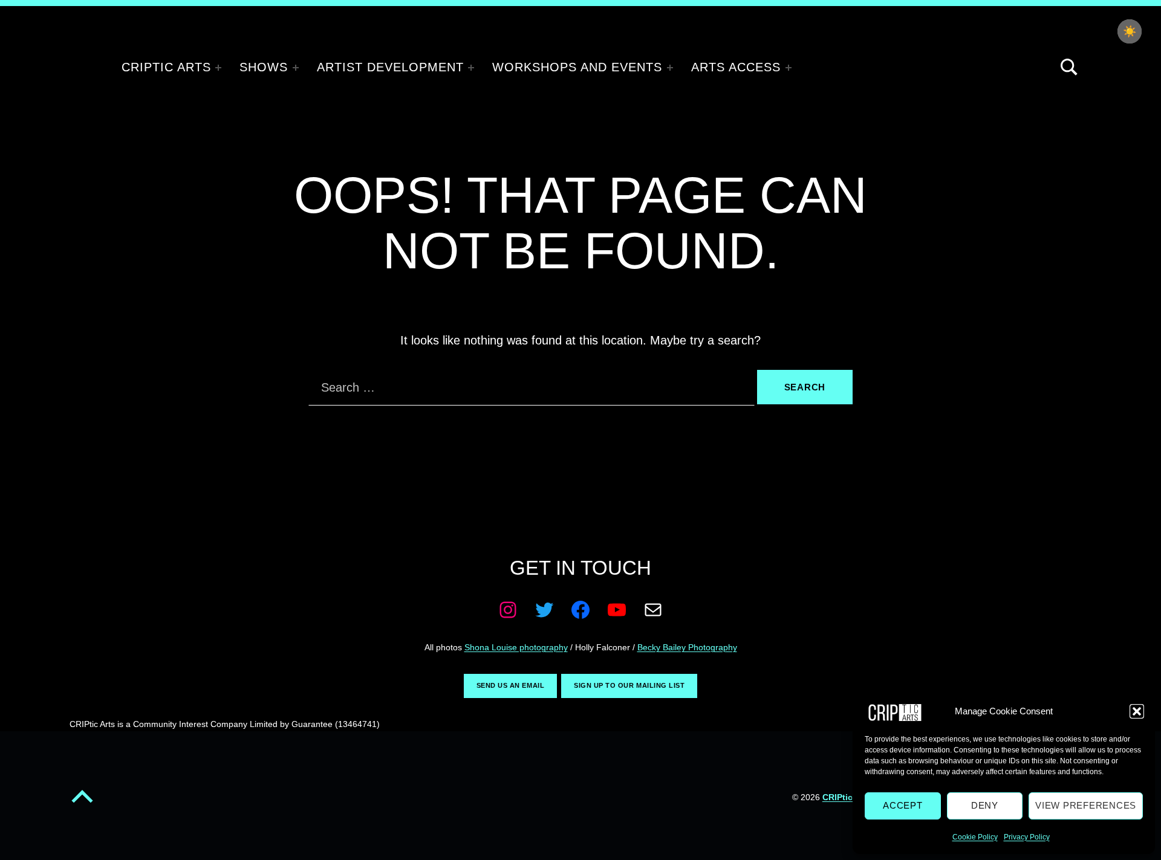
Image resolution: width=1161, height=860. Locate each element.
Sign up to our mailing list (629, 685)
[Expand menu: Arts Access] (788, 68)
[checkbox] (1129, 31)
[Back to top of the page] (82, 805)
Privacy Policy (1027, 837)
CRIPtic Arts (166, 67)
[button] (1137, 711)
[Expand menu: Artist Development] (471, 68)
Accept (903, 805)
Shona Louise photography (516, 647)
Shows (263, 67)
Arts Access (736, 67)
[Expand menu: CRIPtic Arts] (218, 68)
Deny (984, 805)
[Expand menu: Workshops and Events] (670, 68)
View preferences (1085, 805)
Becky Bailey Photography (687, 647)
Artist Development (390, 67)
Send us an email (510, 685)
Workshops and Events (577, 67)
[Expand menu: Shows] (296, 68)
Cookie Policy (975, 837)
